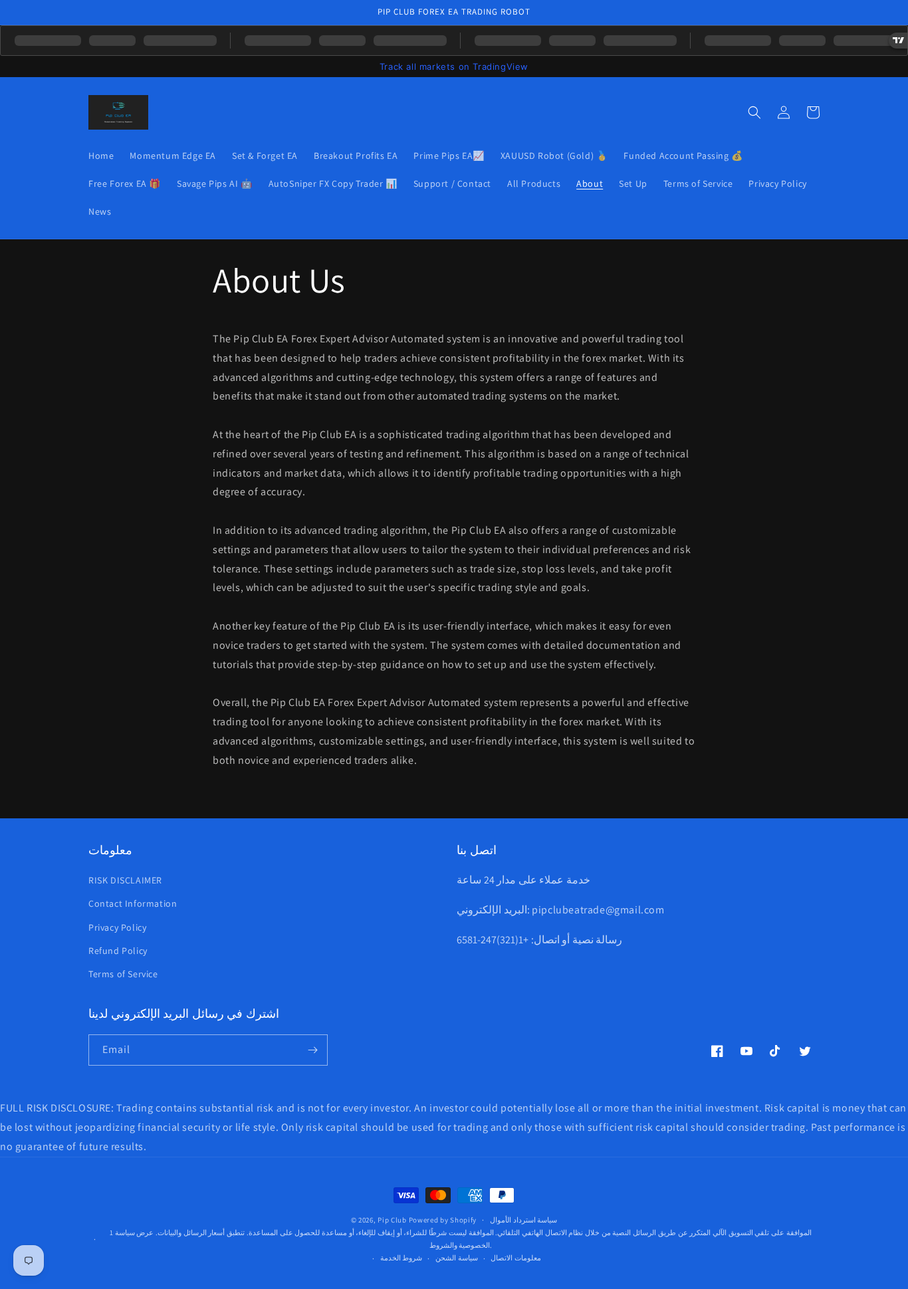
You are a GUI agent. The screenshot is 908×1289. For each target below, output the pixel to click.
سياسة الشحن (456, 1257)
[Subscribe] (312, 1050)
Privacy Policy (117, 927)
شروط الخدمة (401, 1257)
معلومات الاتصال (516, 1257)
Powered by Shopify (443, 1220)
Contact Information (132, 903)
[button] (754, 112)
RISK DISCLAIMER (125, 880)
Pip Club (392, 1220)
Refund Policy (118, 951)
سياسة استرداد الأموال (523, 1220)
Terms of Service (123, 974)
